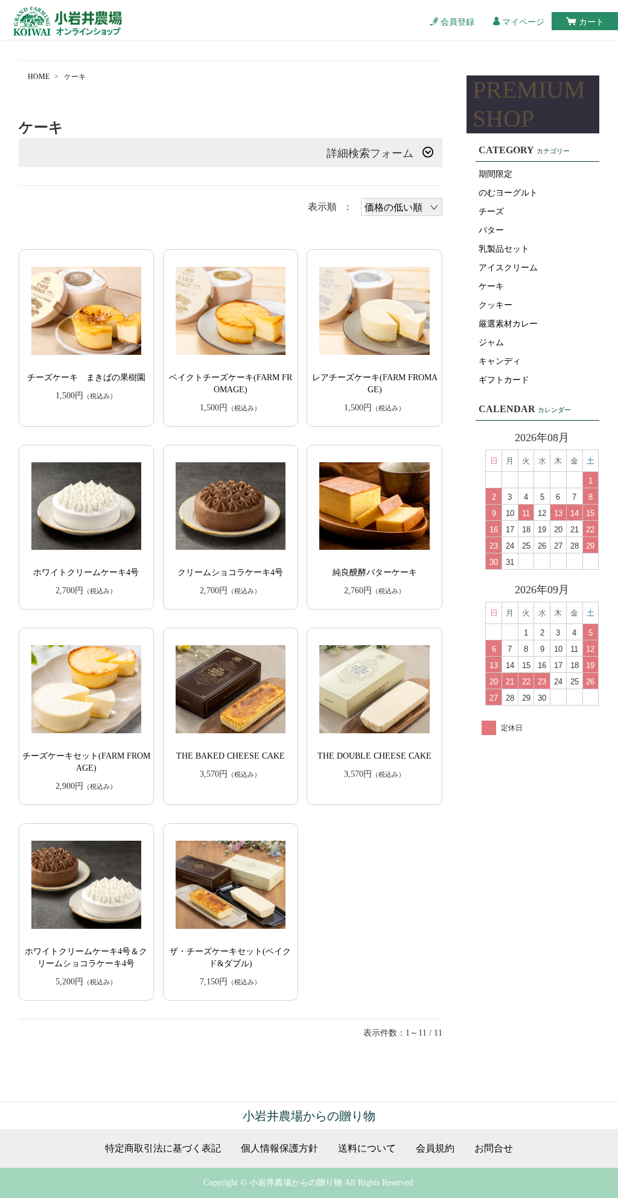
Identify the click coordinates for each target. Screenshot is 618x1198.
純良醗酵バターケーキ (375, 572)
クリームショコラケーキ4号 (230, 572)
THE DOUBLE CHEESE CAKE (374, 755)
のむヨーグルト (508, 192)
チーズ (491, 211)
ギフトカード (504, 379)
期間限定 (495, 174)
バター (491, 230)
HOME (38, 76)
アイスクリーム (508, 267)
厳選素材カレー (508, 323)
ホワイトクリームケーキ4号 (86, 572)
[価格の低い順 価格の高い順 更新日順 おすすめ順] (401, 207)
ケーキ (491, 286)
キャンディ (500, 361)
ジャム (491, 342)
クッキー (495, 305)
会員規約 (435, 1148)
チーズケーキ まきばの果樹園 (86, 377)
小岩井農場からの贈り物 (309, 1116)
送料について (367, 1148)
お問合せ (493, 1148)
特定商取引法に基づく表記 (163, 1148)
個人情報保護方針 (279, 1148)
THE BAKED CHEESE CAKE (230, 755)
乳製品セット (504, 248)
